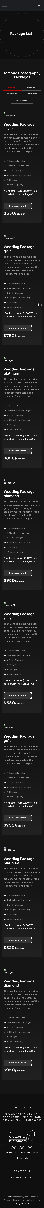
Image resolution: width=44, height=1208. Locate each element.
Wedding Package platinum (19, 371)
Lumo (8, 1197)
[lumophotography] (6, 5)
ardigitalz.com (22, 1203)
